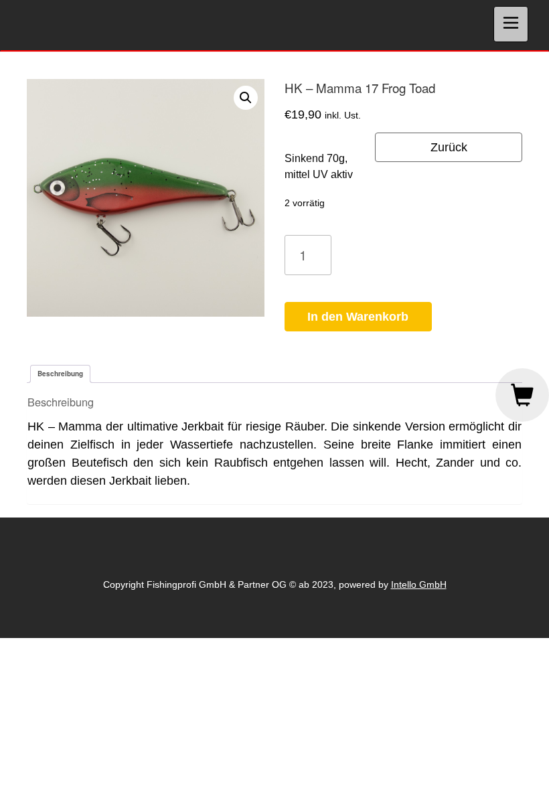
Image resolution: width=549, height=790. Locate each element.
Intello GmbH (419, 584)
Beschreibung (60, 373)
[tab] (60, 374)
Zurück (448, 147)
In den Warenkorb (357, 316)
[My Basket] (522, 395)
